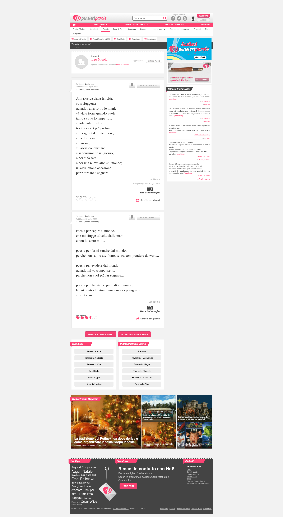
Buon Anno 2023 (88, 474)
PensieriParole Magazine (85, 399)
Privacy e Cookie (183, 508)
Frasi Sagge (151, 39)
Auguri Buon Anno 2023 (101, 39)
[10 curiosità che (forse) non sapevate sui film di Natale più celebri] (194, 435)
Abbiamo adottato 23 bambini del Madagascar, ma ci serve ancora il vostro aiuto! (157, 417)
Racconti (143, 29)
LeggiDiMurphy (193, 474)
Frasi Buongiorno (80, 484)
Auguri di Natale (80, 39)
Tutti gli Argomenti (134, 334)
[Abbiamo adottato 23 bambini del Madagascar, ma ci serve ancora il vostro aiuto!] (159, 408)
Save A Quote (192, 472)
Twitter (179, 18)
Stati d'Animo (76, 504)
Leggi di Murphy (158, 29)
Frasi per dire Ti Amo (82, 492)
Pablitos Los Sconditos (202, 135)
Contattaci (207, 508)
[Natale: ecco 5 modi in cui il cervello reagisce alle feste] (159, 435)
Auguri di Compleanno (83, 467)
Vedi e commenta (148, 85)
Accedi (203, 20)
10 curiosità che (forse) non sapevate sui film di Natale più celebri (193, 444)
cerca (159, 18)
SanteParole (192, 476)
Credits (172, 508)
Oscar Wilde (89, 501)
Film (118, 29)
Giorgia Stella (205, 101)
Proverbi (197, 29)
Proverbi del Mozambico (142, 357)
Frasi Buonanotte (82, 480)
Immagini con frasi (174, 24)
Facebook (173, 18)
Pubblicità (164, 508)
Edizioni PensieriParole (196, 481)
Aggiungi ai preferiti (132, 85)
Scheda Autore (154, 60)
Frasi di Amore (94, 351)
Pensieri (142, 351)
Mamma (207, 121)
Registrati (203, 16)
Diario (207, 29)
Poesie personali (91, 89)
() (189, 96)
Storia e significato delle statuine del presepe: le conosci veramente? (193, 418)
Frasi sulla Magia (142, 364)
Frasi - (90, 17)
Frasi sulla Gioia (141, 384)
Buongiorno (136, 39)
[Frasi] (74, 25)
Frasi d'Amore (81, 488)
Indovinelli (94, 29)
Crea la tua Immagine (150, 192)
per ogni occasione (179, 29)
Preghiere (77, 33)
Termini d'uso (196, 508)
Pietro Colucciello (204, 156)
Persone (207, 105)
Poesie (106, 29)
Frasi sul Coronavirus (142, 377)
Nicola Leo (89, 83)
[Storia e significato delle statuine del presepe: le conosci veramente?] (194, 408)
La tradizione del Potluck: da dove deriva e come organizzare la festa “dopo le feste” (106, 440)
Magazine (205, 24)
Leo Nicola (99, 59)
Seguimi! (139, 60)
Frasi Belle (121, 39)
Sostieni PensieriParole (189, 49)
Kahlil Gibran (85, 498)
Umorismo (131, 29)
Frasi (79, 29)
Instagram (185, 18)
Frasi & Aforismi (122, 64)
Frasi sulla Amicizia (94, 357)
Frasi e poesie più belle (136, 24)
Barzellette (75, 475)
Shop (189, 479)
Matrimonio (75, 502)
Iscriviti (128, 486)
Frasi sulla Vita (94, 364)
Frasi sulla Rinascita (142, 370)
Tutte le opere (100, 24)
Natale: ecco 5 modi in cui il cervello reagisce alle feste (158, 444)
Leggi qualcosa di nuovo (100, 334)
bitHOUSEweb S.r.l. (121, 508)
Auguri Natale (82, 471)
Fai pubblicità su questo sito (198, 483)
